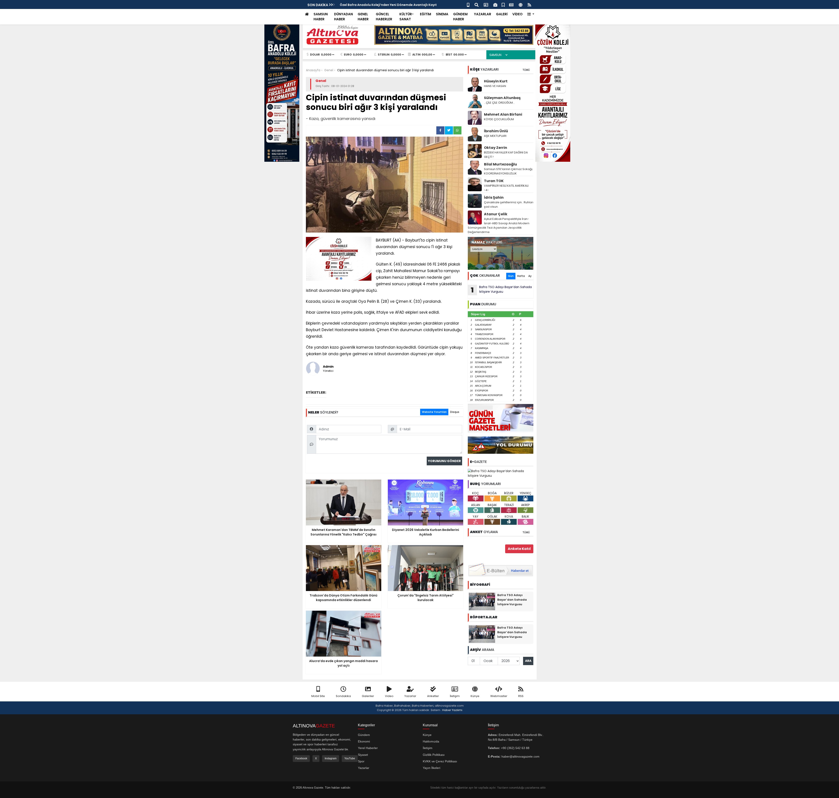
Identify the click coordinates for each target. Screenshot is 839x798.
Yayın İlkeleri (431, 768)
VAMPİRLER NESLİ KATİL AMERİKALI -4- (506, 188)
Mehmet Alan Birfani (503, 114)
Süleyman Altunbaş (502, 97)
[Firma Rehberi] (495, 4)
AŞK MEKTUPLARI (495, 136)
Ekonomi (364, 741)
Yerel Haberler (368, 748)
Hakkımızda (431, 741)
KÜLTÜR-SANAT (406, 16)
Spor (361, 761)
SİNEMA (442, 14)
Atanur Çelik (495, 214)
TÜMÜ (526, 70)
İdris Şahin (494, 197)
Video (389, 696)
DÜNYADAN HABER (343, 16)
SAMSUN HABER (321, 16)
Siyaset (363, 754)
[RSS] (529, 4)
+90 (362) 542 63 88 (515, 748)
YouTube (349, 758)
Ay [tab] (530, 276)
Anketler (433, 696)
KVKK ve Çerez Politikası (440, 761)
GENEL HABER (363, 16)
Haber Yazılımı (452, 710)
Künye (475, 696)
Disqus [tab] (454, 412)
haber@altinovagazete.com (520, 756)
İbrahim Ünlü (496, 131)
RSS (521, 696)
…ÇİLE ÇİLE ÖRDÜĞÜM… (499, 103)
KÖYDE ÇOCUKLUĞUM (499, 119)
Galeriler (368, 696)
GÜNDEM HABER (460, 16)
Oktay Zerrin (495, 147)
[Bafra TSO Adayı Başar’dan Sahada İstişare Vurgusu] (500, 473)
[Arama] (476, 4)
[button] (531, 14)
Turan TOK (494, 180)
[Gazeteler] (511, 4)
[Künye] (521, 4)
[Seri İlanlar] (503, 4)
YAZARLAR (482, 14)
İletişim (455, 696)
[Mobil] (468, 4)
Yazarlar (410, 696)
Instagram (330, 758)
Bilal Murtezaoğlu (500, 164)
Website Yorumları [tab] (434, 412)
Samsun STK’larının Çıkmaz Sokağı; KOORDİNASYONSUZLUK (508, 171)
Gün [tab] (511, 276)
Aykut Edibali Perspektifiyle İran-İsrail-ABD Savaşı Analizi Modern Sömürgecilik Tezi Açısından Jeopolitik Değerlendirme (498, 225)
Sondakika (343, 696)
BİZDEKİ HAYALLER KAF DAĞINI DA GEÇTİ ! (506, 154)
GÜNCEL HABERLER (384, 16)
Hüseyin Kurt (496, 81)
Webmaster (498, 696)
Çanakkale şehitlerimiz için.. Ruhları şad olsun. (508, 204)
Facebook (301, 758)
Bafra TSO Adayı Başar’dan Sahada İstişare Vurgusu (501, 290)
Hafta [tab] (521, 276)
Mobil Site (318, 696)
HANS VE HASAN (495, 86)
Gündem (364, 735)
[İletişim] (486, 4)
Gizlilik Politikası (434, 754)
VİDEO (517, 14)
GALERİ (502, 14)
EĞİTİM (425, 14)
